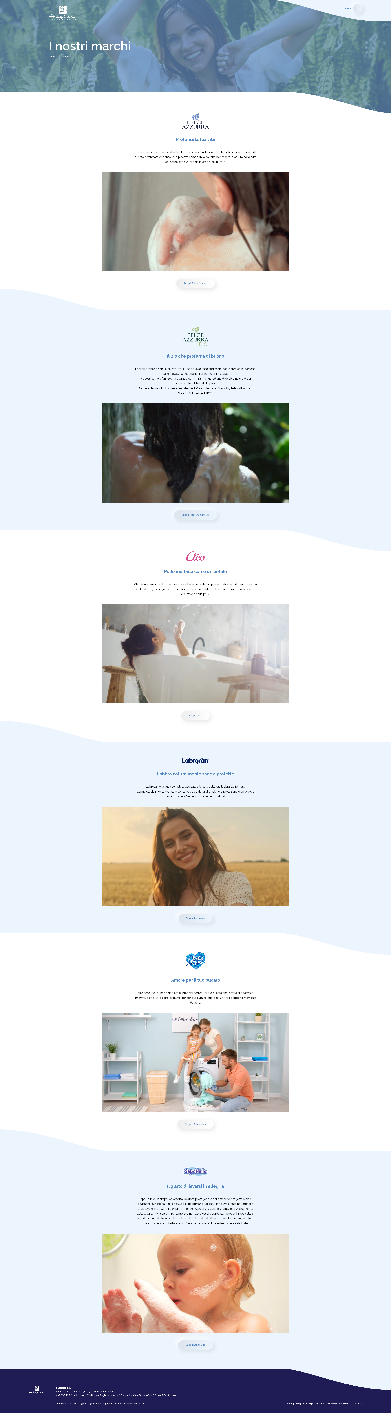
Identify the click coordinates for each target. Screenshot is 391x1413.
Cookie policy (310, 1403)
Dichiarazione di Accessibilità (336, 1403)
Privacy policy (293, 1403)
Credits (357, 1403)
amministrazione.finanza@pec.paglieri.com (78, 1403)
